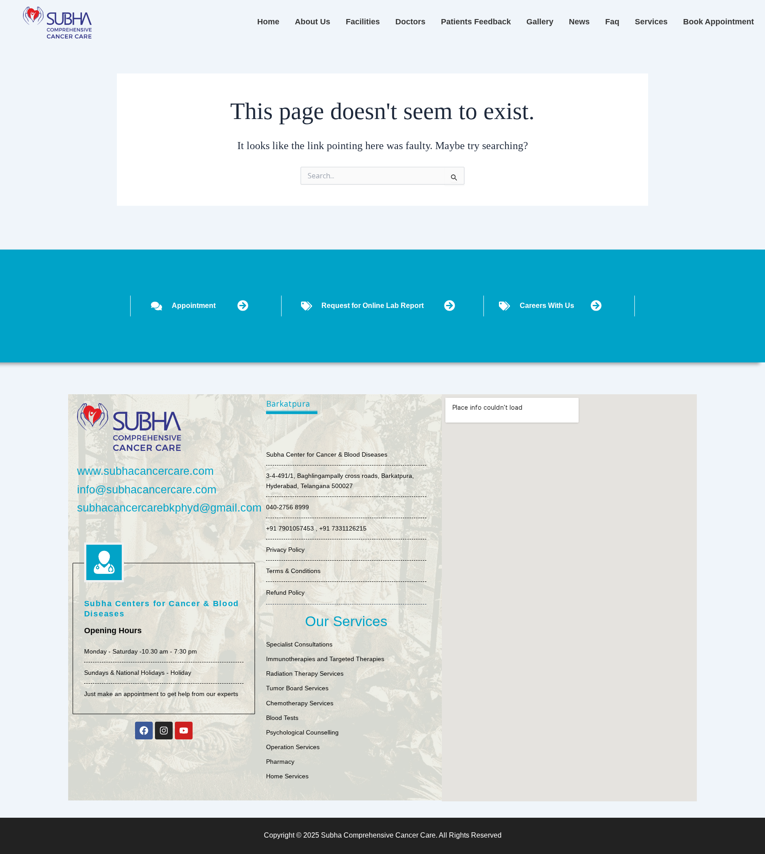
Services (651, 21)
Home (268, 21)
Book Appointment (718, 21)
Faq (612, 21)
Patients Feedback (476, 21)
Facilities (363, 21)
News (579, 21)
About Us (312, 21)
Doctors (410, 21)
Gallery (539, 21)
